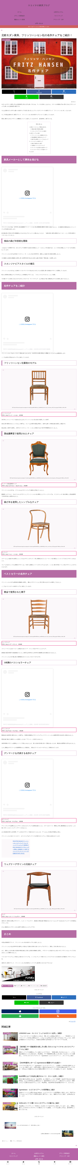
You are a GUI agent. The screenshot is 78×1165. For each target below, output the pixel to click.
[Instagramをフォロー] (57, 1011)
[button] (51, 97)
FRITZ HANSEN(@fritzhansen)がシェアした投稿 (17, 223)
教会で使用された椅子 (37, 143)
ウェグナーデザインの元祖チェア (39, 149)
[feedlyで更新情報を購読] (20, 1016)
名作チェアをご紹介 (35, 133)
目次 (37, 124)
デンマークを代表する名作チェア (39, 147)
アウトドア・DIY (64, 1156)
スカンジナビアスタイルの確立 (39, 131)
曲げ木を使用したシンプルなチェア (40, 139)
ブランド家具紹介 (8, 985)
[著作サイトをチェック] (20, 1011)
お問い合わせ (39, 1159)
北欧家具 (44, 985)
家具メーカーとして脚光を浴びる (38, 127)
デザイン (24, 985)
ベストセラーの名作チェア (36, 141)
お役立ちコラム (39, 1153)
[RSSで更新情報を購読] (57, 1016)
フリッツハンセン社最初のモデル (39, 135)
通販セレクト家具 (39, 1156)
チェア (18, 985)
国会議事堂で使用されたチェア (39, 137)
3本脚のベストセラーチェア (38, 145)
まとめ (32, 151)
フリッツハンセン (34, 985)
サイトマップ (14, 1156)
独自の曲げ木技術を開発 (37, 129)
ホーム (14, 1153)
